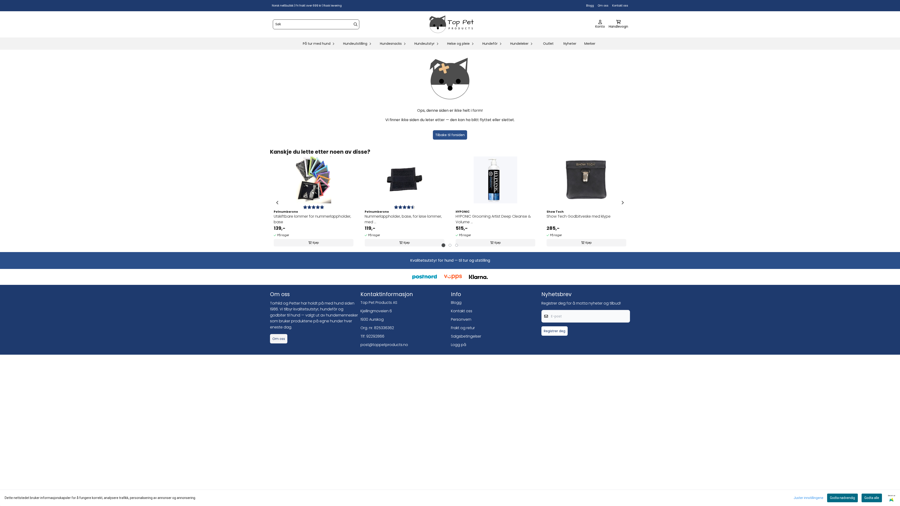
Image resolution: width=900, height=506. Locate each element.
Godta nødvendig (842, 498)
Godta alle (871, 498)
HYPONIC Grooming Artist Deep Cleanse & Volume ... (493, 219)
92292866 (375, 336)
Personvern (461, 319)
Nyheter (569, 43)
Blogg (590, 5)
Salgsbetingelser (466, 336)
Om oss (603, 5)
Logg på (458, 344)
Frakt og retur (463, 328)
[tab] (444, 245)
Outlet (548, 43)
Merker (589, 43)
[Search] (355, 24)
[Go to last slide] (277, 202)
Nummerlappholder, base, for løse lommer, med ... (403, 219)
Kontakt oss (620, 5)
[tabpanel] (313, 202)
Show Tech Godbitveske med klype (579, 216)
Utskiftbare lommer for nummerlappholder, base (312, 219)
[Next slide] (622, 202)
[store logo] (451, 24)
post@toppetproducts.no (384, 344)
